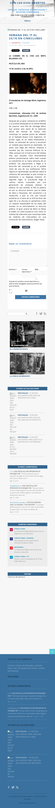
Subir (52, 651)
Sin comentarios (29, 45)
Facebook (37, 314)
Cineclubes (26, 43)
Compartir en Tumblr (26, 50)
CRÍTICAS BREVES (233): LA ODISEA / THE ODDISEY (25, 503)
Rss (45, 314)
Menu (27, 21)
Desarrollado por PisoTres (27, 803)
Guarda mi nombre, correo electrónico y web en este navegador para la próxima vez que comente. (25, 283)
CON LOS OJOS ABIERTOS (27, 3)
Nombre (13, 269)
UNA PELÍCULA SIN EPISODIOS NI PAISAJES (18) (23, 487)
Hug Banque (14, 486)
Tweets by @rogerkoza (16, 577)
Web (36, 269)
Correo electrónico (27, 270)
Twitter (41, 314)
